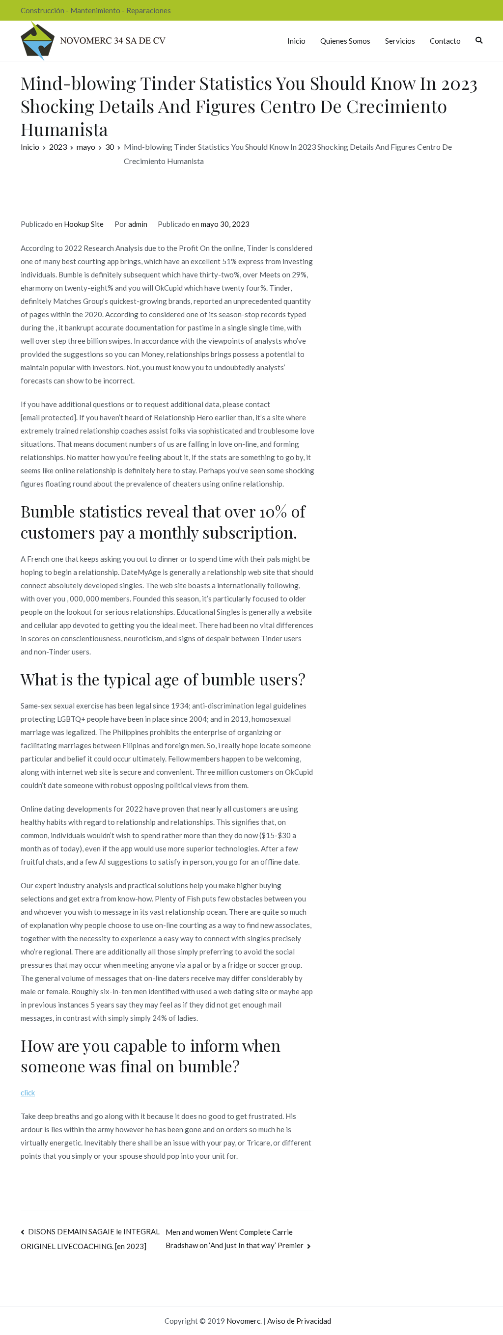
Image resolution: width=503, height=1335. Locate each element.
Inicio (296, 40)
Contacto (445, 40)
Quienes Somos (345, 40)
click (28, 1092)
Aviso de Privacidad (299, 1320)
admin (137, 223)
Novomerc (243, 1320)
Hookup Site (84, 223)
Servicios (400, 40)
